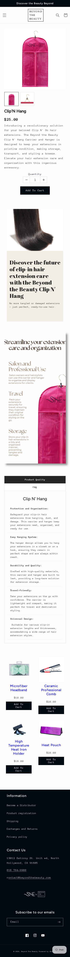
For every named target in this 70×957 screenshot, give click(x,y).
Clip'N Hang (15, 111)
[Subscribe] (59, 922)
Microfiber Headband (19, 688)
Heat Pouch (51, 745)
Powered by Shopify (47, 951)
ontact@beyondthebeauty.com (29, 877)
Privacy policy (17, 836)
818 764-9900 (17, 870)
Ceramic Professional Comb (51, 690)
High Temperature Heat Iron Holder (18, 747)
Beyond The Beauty (29, 951)
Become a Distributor (21, 805)
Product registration (21, 813)
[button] (4, 15)
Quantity (34, 174)
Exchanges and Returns (22, 829)
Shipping (13, 821)
